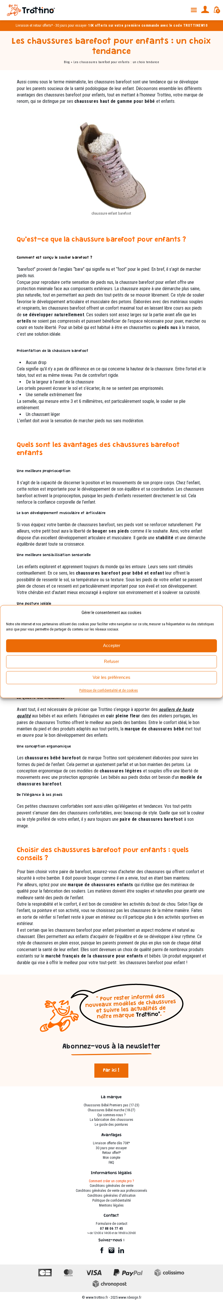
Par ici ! (111, 1070)
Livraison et (24, 25)
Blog (67, 62)
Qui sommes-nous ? (111, 1115)
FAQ (111, 1163)
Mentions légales (111, 1205)
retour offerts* (43, 25)
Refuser (111, 661)
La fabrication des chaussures (111, 1120)
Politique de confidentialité (111, 1200)
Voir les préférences (111, 677)
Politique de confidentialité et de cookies (108, 690)
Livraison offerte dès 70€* (111, 1143)
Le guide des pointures (111, 1125)
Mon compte (111, 1158)
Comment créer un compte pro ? (111, 1181)
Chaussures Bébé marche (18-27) (111, 1110)
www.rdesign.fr (129, 1297)
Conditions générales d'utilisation (111, 1196)
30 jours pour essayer (71, 25)
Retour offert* (111, 1153)
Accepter (111, 645)
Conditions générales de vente (111, 1186)
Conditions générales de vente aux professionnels (111, 1191)
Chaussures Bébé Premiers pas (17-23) (111, 1105)
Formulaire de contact (111, 1224)
